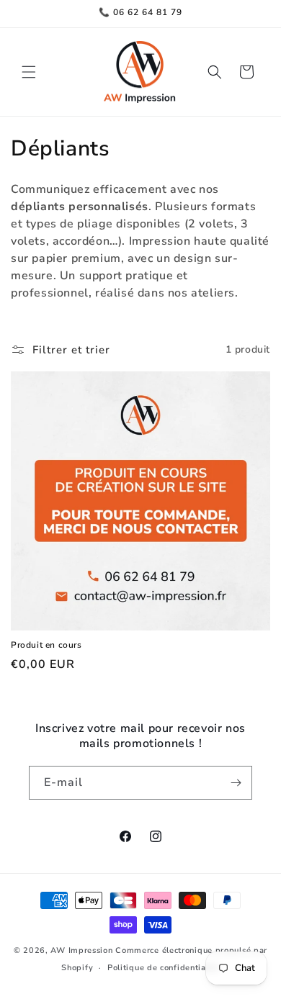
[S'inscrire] (235, 783)
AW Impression (81, 950)
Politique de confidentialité (163, 967)
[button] (29, 72)
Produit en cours (46, 645)
